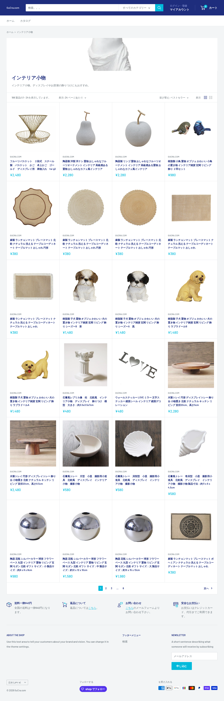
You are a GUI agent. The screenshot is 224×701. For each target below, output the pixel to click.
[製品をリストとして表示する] (210, 97)
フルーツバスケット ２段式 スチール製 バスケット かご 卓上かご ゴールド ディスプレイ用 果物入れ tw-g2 (33, 165)
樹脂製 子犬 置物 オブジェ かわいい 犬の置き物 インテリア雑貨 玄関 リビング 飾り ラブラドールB (190, 322)
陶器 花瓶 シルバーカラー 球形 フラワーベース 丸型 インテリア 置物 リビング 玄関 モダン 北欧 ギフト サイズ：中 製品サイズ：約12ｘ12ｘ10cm (85, 564)
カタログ (25, 20)
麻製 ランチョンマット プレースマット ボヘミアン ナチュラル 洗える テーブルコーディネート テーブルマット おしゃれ (191, 562)
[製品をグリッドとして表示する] (205, 97)
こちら (92, 607)
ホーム (10, 20)
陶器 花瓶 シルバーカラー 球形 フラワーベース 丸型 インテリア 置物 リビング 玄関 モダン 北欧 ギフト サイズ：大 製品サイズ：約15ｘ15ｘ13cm (137, 564)
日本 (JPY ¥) (14, 682)
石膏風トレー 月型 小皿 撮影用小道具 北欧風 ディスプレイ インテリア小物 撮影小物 (85, 480)
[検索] (159, 7)
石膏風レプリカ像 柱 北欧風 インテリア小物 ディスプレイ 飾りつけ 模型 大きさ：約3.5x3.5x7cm (85, 401)
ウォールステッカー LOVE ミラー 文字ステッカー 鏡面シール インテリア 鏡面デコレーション (138, 401)
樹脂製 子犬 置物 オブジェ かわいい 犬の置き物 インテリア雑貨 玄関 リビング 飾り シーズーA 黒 (137, 322)
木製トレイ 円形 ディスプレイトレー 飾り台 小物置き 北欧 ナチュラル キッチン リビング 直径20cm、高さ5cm (191, 401)
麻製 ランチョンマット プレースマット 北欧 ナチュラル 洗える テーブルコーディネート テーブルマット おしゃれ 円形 (33, 243)
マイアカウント (179, 9)
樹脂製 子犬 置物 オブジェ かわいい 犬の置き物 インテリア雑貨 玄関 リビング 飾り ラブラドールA (32, 401)
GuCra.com (15, 156)
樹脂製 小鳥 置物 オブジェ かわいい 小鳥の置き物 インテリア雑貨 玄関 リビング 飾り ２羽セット (190, 165)
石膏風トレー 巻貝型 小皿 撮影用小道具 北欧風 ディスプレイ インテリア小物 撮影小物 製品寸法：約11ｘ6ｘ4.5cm (190, 482)
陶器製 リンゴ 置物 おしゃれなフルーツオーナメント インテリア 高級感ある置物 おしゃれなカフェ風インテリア (138, 165)
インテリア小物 (25, 32)
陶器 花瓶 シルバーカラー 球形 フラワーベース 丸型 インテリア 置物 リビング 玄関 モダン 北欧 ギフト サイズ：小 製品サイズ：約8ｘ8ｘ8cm (32, 564)
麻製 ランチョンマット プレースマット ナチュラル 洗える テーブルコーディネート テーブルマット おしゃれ (191, 243)
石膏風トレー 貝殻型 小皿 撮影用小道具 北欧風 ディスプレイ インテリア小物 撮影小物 (137, 480)
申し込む (181, 665)
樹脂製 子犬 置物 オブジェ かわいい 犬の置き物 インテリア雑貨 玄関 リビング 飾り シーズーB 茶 (85, 322)
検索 (125, 641)
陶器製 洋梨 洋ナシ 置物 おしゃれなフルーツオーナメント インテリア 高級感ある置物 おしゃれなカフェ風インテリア (85, 165)
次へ (206, 588)
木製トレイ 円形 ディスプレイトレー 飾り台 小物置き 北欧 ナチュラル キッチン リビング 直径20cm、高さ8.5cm (33, 480)
